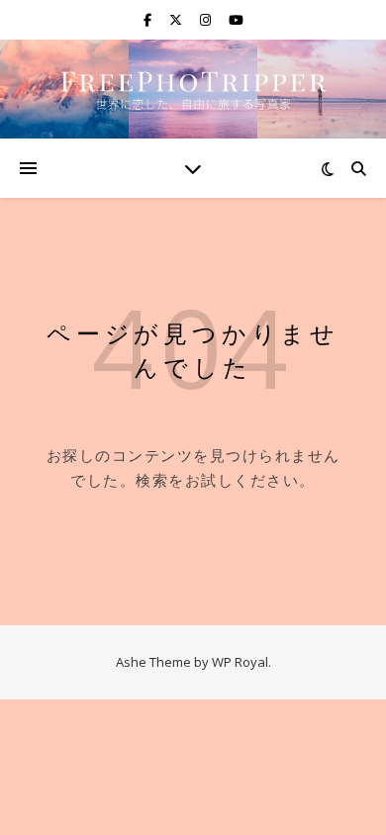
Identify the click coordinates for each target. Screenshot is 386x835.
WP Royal (240, 662)
